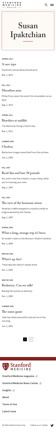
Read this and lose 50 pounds (21, 173)
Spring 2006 (7, 227)
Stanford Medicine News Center (20, 383)
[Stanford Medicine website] (16, 367)
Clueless (7, 147)
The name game (12, 312)
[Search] (46, 5)
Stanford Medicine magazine (18, 376)
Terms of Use (9, 404)
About (5, 397)
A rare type (9, 64)
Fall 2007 (6, 167)
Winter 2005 (7, 253)
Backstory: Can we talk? (17, 285)
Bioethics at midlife (14, 121)
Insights (6, 390)
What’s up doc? (12, 259)
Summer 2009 (8, 141)
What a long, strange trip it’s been (24, 233)
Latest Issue (9, 411)
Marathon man (11, 91)
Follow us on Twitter (39, 425)
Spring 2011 (7, 115)
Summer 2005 (8, 306)
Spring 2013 (7, 59)
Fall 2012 (6, 85)
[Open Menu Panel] (52, 5)
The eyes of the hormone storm (22, 203)
